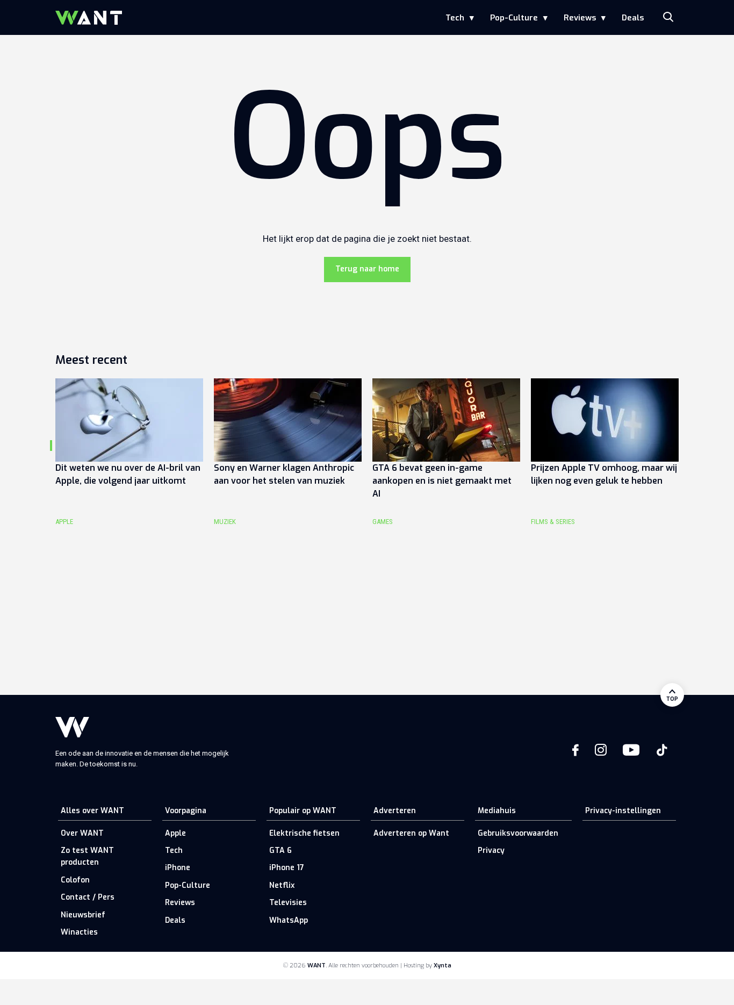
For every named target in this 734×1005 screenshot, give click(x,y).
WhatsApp (288, 920)
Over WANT (82, 833)
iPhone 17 (286, 868)
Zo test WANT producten (87, 856)
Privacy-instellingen (623, 811)
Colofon (75, 880)
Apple (175, 833)
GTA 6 (280, 850)
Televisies (288, 903)
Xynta (442, 965)
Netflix (281, 885)
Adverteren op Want (411, 833)
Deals (633, 17)
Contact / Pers (87, 897)
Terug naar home (367, 269)
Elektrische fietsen (304, 833)
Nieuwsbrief (83, 915)
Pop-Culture (514, 17)
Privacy (491, 850)
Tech (454, 17)
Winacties (79, 932)
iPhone (177, 868)
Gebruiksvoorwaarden (518, 833)
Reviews (580, 17)
